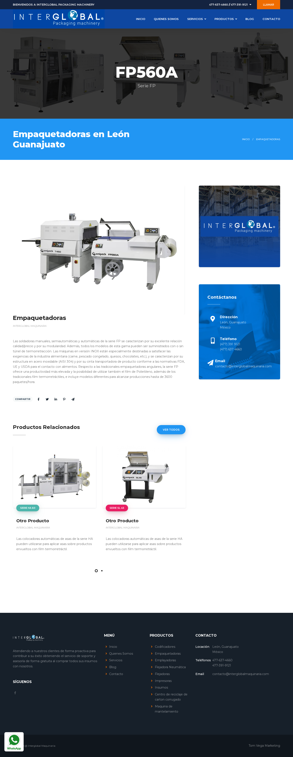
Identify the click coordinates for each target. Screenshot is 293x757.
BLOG (249, 19)
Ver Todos (171, 429)
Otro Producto (32, 520)
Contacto (116, 674)
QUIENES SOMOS (166, 19)
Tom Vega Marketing (264, 746)
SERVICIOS (195, 19)
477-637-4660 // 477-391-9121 (228, 4)
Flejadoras (162, 674)
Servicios (115, 660)
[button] (96, 570)
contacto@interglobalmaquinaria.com (243, 366)
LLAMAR (268, 4)
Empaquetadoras (168, 654)
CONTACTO (271, 19)
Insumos (161, 687)
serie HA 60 (27, 507)
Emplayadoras (165, 660)
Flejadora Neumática (170, 667)
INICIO (140, 19)
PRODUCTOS (224, 19)
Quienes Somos (121, 654)
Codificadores (165, 647)
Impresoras (163, 681)
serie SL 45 (117, 507)
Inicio (246, 139)
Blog (112, 667)
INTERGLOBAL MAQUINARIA (33, 527)
